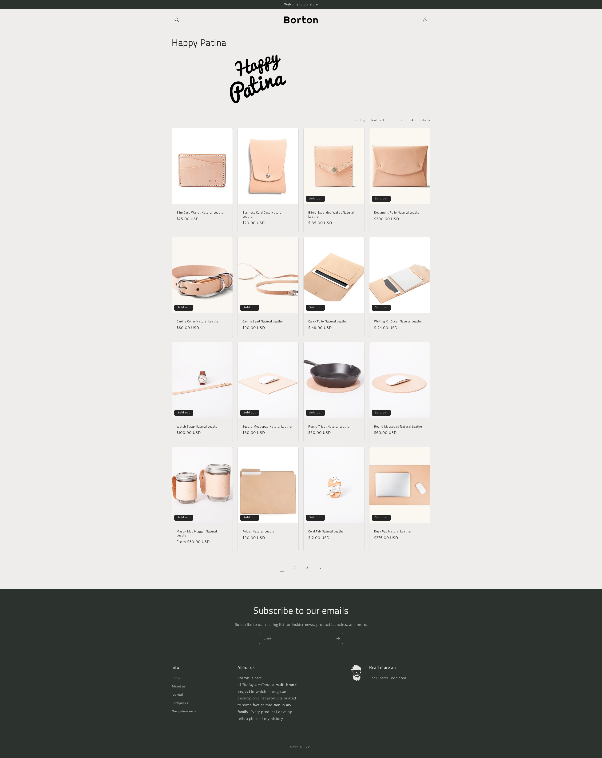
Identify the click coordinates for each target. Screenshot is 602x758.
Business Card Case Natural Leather (262, 214)
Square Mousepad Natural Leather (267, 427)
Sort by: (360, 120)
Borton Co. (306, 747)
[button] (177, 20)
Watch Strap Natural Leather (198, 427)
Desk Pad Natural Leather (393, 531)
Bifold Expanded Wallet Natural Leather (331, 214)
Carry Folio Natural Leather (328, 321)
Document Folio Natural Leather (397, 212)
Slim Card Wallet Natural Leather (201, 212)
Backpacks (180, 703)
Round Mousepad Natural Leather (398, 427)
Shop (176, 678)
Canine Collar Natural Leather (198, 321)
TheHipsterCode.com (387, 678)
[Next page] (320, 568)
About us (179, 686)
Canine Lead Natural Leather (263, 321)
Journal (177, 695)
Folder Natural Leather (259, 531)
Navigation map (184, 711)
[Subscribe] (338, 638)
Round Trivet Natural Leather (329, 427)
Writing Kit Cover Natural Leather (398, 321)
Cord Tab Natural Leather (326, 531)
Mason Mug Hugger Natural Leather (197, 533)
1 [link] (282, 568)
